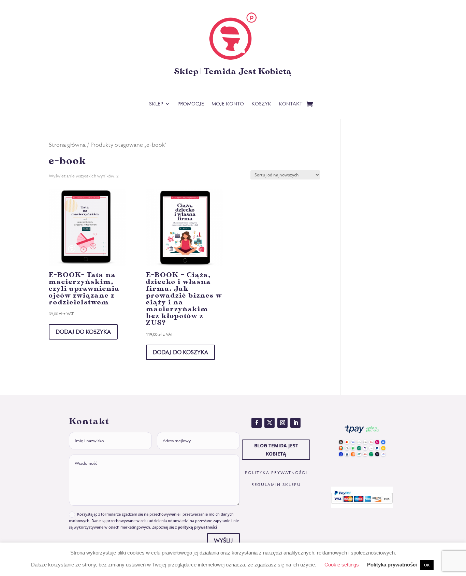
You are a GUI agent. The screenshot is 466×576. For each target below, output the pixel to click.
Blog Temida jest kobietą (276, 449)
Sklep (156, 104)
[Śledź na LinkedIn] (295, 423)
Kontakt (291, 104)
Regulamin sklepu (276, 484)
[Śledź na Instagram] (282, 423)
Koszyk (261, 104)
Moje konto (228, 104)
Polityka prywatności (276, 472)
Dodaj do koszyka (83, 331)
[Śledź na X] (269, 423)
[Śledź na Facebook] (256, 423)
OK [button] (426, 565)
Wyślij (223, 540)
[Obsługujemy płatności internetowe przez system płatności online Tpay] (362, 461)
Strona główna (67, 144)
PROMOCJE (190, 104)
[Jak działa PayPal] (362, 505)
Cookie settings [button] (341, 564)
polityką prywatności (197, 527)
